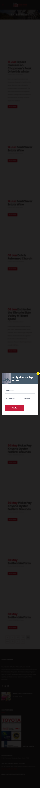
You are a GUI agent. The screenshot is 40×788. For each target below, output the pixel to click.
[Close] (38, 373)
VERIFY (14, 408)
